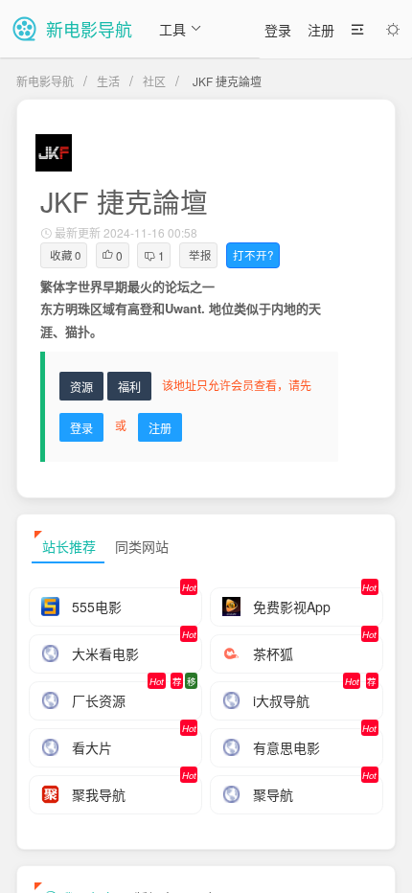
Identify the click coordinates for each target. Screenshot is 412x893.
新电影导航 (45, 81)
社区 (154, 81)
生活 (108, 81)
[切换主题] (393, 29)
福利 (129, 386)
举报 (200, 255)
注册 (321, 29)
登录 (277, 29)
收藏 (65, 255)
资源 (81, 386)
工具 (172, 28)
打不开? (253, 255)
